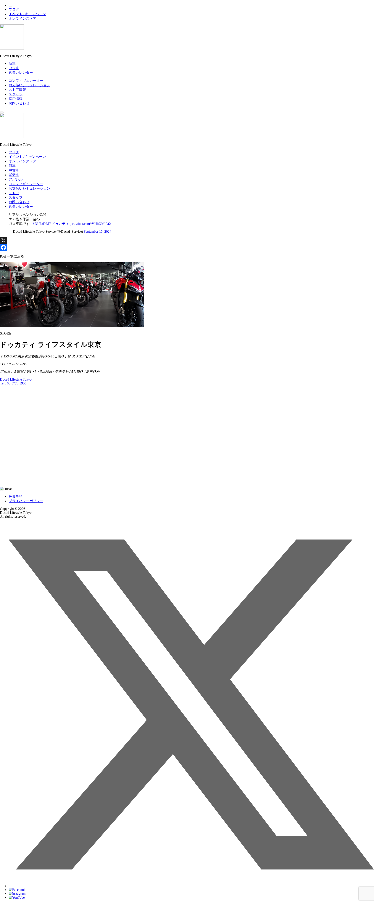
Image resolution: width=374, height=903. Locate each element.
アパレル (16, 179)
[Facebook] (187, 247)
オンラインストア (22, 18)
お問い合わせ (19, 103)
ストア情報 (17, 89)
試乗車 (14, 175)
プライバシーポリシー (26, 501)
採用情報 (16, 99)
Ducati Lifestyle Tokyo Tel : (16, 381)
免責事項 (16, 496)
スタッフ (16, 94)
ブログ (14, 9)
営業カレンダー (21, 72)
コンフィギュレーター (26, 80)
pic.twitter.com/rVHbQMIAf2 (90, 224)
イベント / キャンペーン (27, 14)
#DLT (37, 224)
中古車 (14, 68)
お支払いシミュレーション (29, 85)
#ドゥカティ (59, 224)
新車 (12, 63)
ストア (14, 193)
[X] (187, 240)
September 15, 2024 (97, 231)
